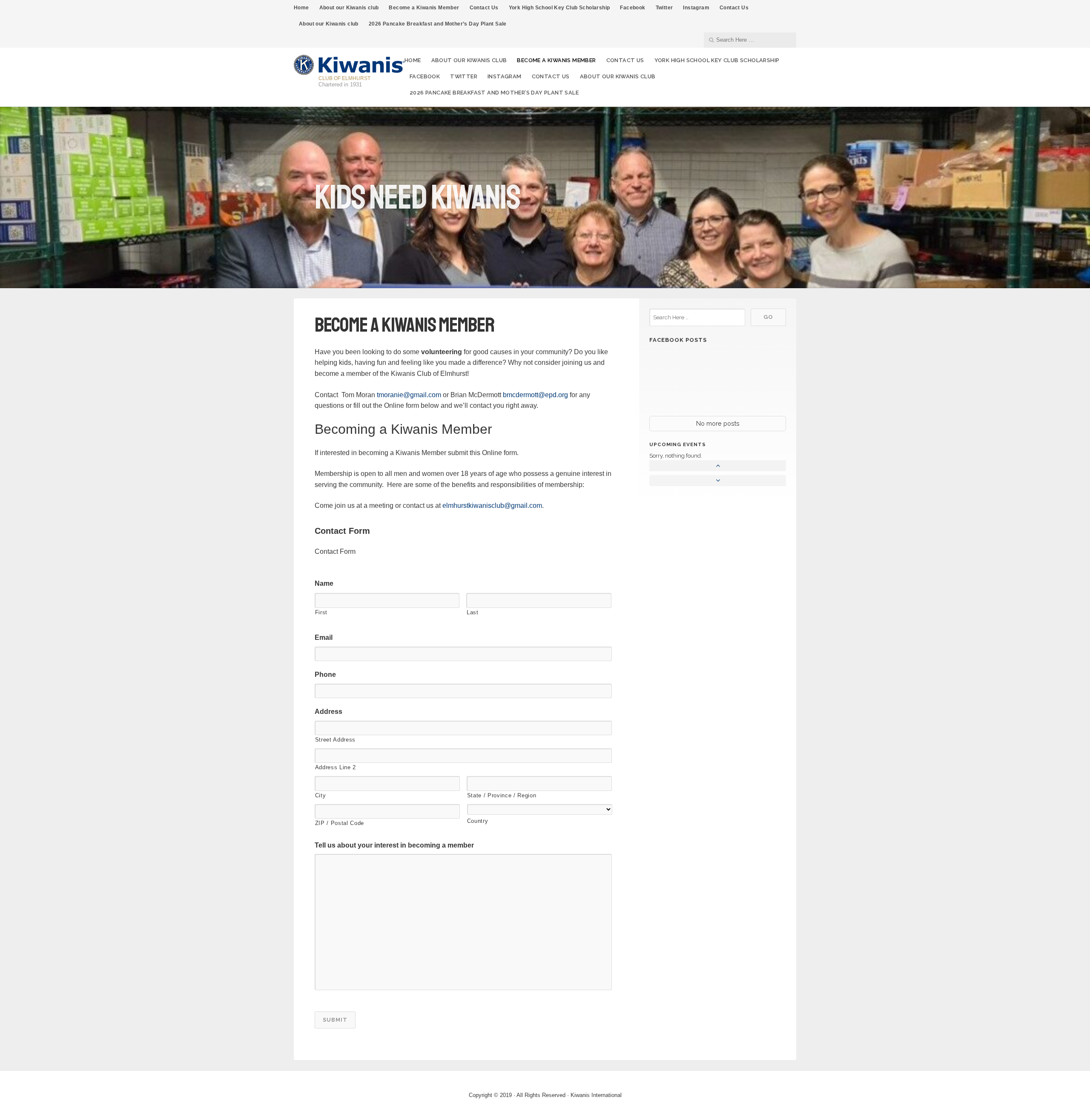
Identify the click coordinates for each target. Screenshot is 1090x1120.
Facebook (632, 8)
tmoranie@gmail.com (409, 394)
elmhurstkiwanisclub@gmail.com (492, 505)
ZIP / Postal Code (339, 823)
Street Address (335, 739)
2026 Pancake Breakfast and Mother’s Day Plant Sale (438, 24)
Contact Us (484, 8)
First (321, 612)
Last (473, 612)
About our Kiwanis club (349, 8)
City (320, 795)
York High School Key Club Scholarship (559, 8)
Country (477, 821)
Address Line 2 (335, 767)
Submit (335, 1020)
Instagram (696, 8)
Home (301, 8)
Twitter (664, 8)
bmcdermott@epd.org (535, 394)
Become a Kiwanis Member (424, 8)
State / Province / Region (501, 795)
